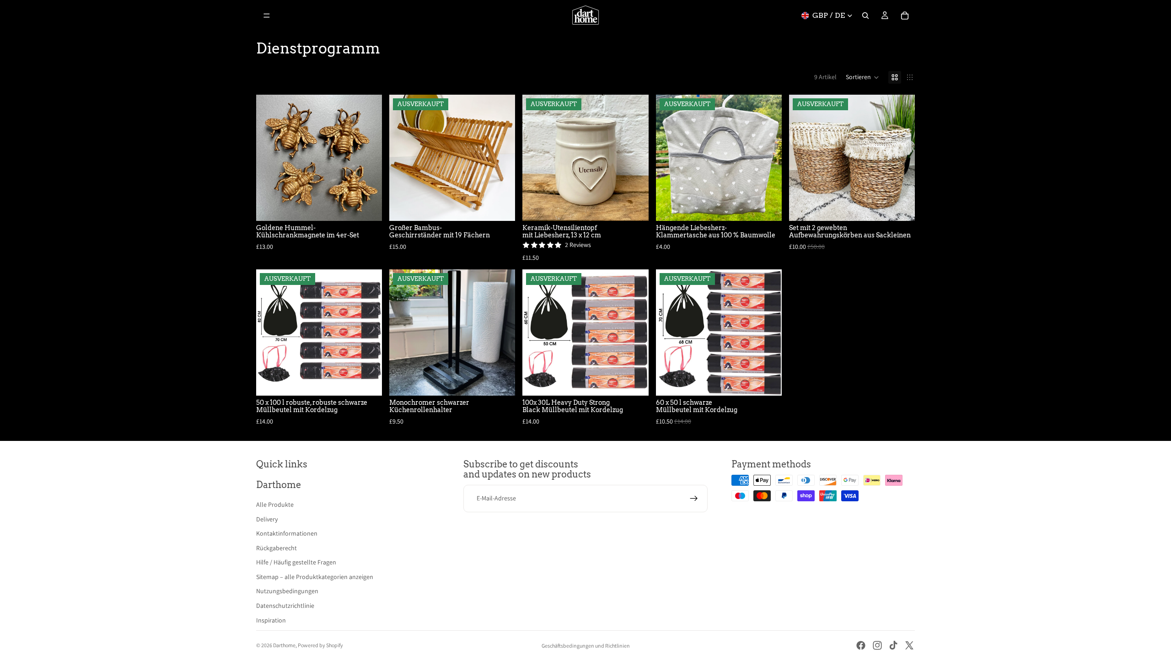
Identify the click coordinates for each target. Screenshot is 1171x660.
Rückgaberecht (276, 548)
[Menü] (266, 15)
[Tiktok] (893, 645)
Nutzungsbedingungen (287, 591)
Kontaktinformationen (286, 533)
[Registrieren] (694, 498)
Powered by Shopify (320, 645)
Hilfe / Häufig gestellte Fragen (296, 562)
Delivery (267, 519)
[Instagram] (877, 645)
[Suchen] (865, 15)
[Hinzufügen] (368, 207)
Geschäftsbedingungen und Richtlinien (586, 645)
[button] (862, 77)
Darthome (284, 645)
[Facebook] (860, 645)
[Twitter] (909, 645)
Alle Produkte (275, 504)
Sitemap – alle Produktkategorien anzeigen (314, 577)
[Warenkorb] (905, 15)
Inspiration (271, 620)
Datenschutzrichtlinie (285, 605)
